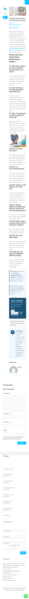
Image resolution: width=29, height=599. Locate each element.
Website (5, 430)
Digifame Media (20, 590)
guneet (12, 22)
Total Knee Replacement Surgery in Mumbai (16, 275)
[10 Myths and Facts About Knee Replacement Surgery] (5, 9)
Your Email (8, 422)
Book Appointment (14, 312)
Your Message (6, 393)
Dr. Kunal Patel (19, 331)
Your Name (8, 413)
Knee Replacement (15, 28)
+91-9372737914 (17, 314)
